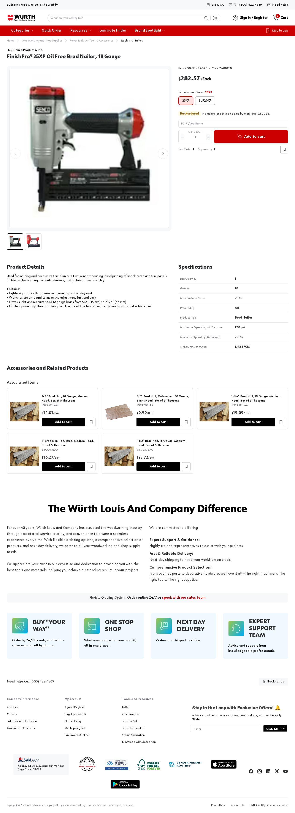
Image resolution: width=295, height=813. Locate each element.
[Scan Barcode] (215, 18)
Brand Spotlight (148, 30)
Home (10, 40)
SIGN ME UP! (275, 729)
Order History (73, 721)
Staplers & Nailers (132, 40)
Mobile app (280, 30)
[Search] (206, 18)
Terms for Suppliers (133, 728)
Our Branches (130, 714)
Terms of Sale (130, 721)
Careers (12, 714)
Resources (78, 30)
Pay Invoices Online (77, 734)
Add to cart (63, 422)
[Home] (21, 18)
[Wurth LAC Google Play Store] (125, 784)
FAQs (125, 707)
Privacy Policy (218, 805)
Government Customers (21, 728)
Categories (20, 30)
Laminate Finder (113, 30)
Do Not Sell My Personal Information (269, 805)
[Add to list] (91, 422)
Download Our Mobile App (139, 741)
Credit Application (133, 734)
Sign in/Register (74, 707)
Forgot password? (75, 714)
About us (12, 707)
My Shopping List (75, 728)
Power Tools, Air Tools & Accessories (91, 40)
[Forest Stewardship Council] (148, 764)
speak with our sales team (184, 597)
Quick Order (52, 30)
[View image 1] (89, 148)
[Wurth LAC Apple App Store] (224, 764)
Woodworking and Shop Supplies (42, 40)
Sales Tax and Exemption (22, 721)
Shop (25, 50)
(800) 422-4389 (42, 681)
